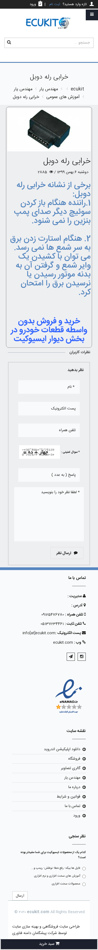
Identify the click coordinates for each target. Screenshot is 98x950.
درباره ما (74, 787)
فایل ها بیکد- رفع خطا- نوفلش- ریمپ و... (55, 868)
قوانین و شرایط (68, 796)
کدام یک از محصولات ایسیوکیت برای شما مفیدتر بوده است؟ (53, 855)
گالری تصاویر (70, 768)
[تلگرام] (71, 657)
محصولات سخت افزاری (66, 883)
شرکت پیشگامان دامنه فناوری (34, 933)
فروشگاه (74, 759)
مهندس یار (72, 778)
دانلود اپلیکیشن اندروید (62, 749)
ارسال (20, 896)
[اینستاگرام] (82, 657)
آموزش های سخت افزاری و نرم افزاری (57, 876)
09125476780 (52, 614)
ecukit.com (63, 642)
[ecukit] (49, 23)
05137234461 (52, 624)
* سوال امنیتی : (70, 452)
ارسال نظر (64, 553)
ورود (76, 815)
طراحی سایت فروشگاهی (60, 926)
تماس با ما (72, 806)
